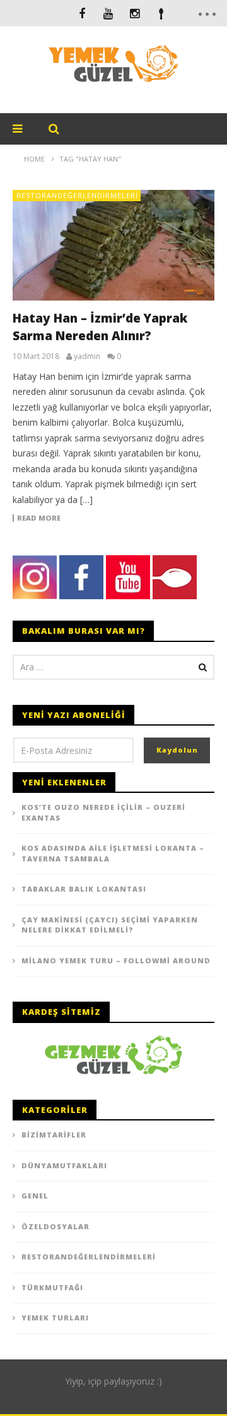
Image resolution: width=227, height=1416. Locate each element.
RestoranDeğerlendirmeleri (77, 195)
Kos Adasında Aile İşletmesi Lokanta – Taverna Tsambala (112, 853)
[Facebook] (82, 13)
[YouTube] (108, 13)
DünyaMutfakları (64, 1165)
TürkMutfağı (52, 1287)
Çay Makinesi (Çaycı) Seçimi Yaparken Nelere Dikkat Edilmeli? (109, 925)
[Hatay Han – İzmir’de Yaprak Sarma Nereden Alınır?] (113, 245)
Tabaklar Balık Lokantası (83, 888)
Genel (35, 1195)
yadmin (87, 356)
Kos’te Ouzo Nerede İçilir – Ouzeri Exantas (103, 812)
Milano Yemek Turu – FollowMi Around (116, 960)
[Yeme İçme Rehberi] (113, 1053)
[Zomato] (161, 13)
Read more (39, 518)
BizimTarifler (53, 1134)
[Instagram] (135, 13)
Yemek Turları (55, 1317)
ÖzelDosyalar (55, 1226)
